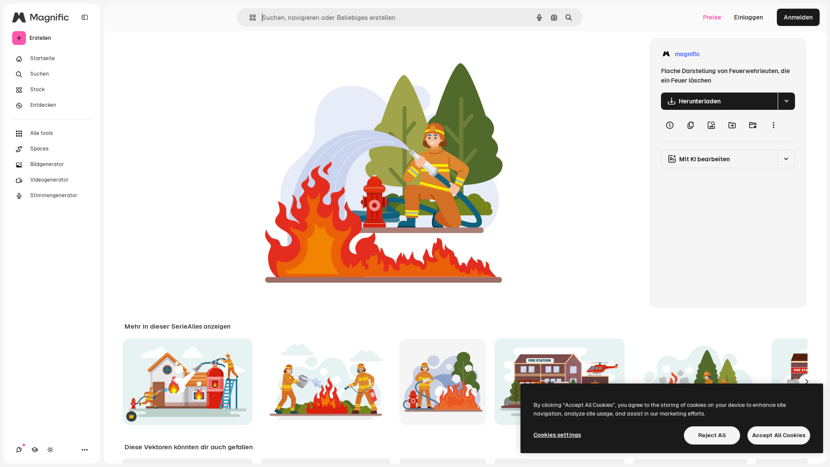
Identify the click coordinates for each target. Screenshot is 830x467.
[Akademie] (35, 450)
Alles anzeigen (209, 326)
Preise (712, 17)
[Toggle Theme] (50, 450)
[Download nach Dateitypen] (786, 101)
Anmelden (798, 17)
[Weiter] (806, 382)
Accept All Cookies (778, 435)
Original (304, 54)
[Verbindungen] (19, 450)
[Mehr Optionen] (773, 125)
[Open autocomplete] (249, 17)
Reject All (712, 435)
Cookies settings (557, 434)
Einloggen (748, 17)
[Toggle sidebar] (85, 17)
